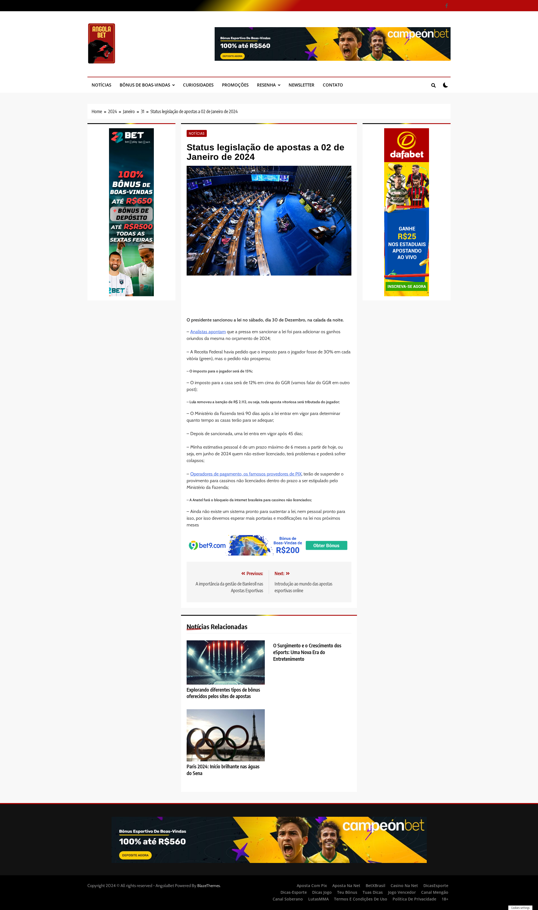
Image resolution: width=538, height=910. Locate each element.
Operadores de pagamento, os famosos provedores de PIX (246, 474)
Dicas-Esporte (293, 892)
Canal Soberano (288, 899)
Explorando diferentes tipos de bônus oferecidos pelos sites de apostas (223, 693)
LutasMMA (318, 899)
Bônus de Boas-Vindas (145, 85)
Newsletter (301, 85)
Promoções (235, 85)
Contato (333, 85)
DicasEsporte (435, 885)
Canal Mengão (434, 892)
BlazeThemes (208, 885)
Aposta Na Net (346, 885)
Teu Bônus (347, 892)
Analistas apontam (208, 331)
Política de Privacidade (414, 899)
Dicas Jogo (322, 892)
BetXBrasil (375, 885)
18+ (445, 899)
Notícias (101, 85)
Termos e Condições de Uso (360, 899)
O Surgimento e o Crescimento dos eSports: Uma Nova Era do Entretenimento (307, 652)
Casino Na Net (404, 885)
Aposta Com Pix (312, 885)
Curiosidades (198, 85)
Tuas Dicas (373, 892)
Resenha (266, 85)
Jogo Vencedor (402, 892)
